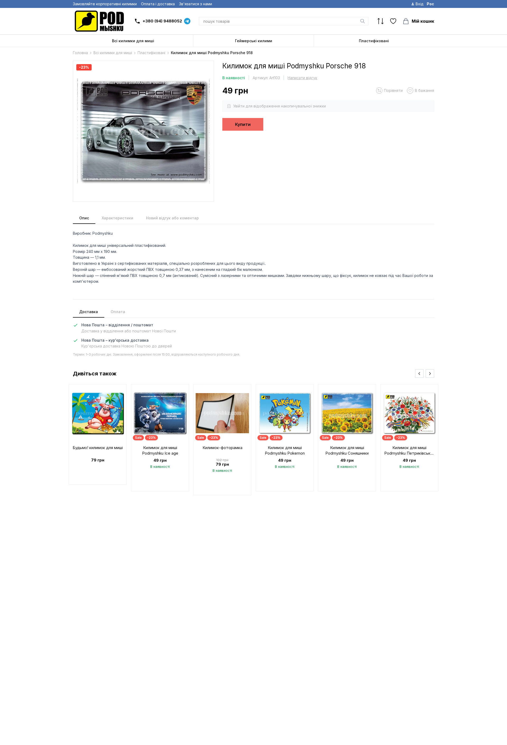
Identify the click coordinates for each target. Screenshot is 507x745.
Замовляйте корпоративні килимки (105, 4)
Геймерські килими (253, 41)
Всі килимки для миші (133, 41)
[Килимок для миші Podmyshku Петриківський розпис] (409, 437)
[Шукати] (362, 21)
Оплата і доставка (158, 4)
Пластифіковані (374, 41)
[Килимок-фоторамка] (222, 439)
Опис (84, 218)
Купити (243, 124)
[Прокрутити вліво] (419, 373)
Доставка (88, 311)
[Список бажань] (393, 21)
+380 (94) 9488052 (162, 20)
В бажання (424, 90)
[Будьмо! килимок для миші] (97, 434)
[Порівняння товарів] (380, 21)
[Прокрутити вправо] (430, 373)
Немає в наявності (98, 470)
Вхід (420, 4)
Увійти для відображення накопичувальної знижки (279, 106)
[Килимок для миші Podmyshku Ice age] (160, 437)
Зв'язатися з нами (195, 4)
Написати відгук (302, 78)
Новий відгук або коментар (172, 218)
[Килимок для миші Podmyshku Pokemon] (284, 437)
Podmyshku (102, 233)
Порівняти (393, 90)
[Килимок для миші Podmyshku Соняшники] (347, 437)
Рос (430, 4)
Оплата (118, 311)
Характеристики (117, 218)
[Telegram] (187, 21)
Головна (80, 52)
